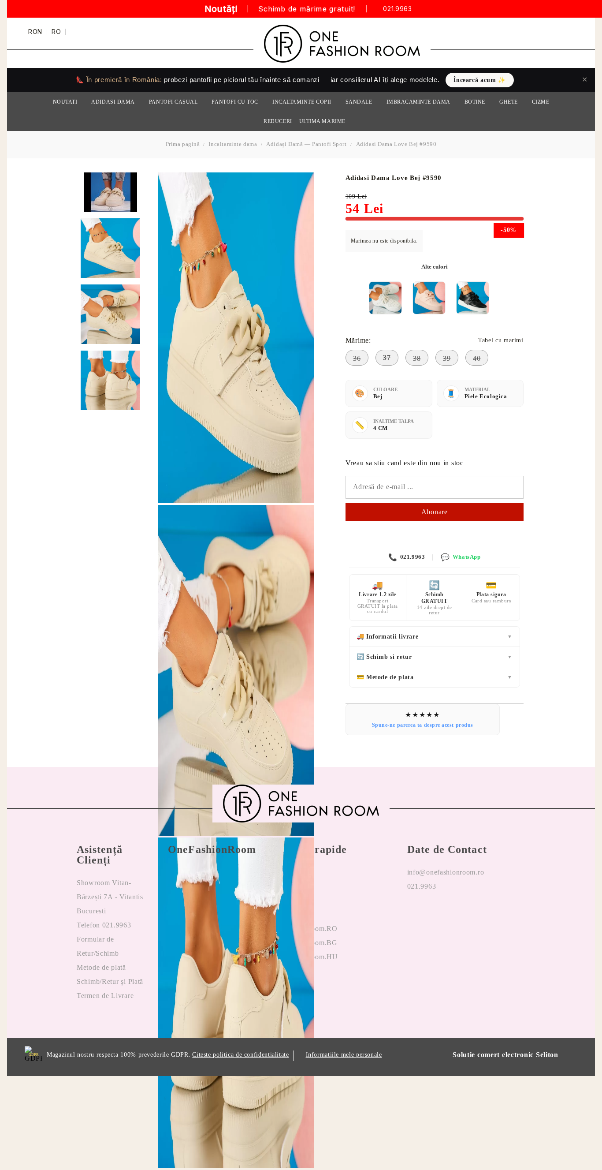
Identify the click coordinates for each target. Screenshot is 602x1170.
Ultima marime (322, 121)
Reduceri (278, 121)
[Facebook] (414, 915)
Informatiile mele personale (344, 1054)
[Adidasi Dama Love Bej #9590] (110, 248)
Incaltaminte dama (232, 144)
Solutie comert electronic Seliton (505, 1054)
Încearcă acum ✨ (479, 80)
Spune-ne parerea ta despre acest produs (422, 725)
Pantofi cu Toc (235, 102)
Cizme (541, 102)
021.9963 (397, 9)
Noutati (65, 102)
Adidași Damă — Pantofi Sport (306, 144)
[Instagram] (435, 915)
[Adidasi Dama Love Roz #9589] (429, 297)
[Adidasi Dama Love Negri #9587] (472, 297)
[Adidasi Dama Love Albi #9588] (385, 297)
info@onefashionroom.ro (445, 872)
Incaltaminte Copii (301, 102)
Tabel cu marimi (500, 340)
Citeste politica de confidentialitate (240, 1054)
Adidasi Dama (112, 102)
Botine (475, 102)
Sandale (359, 102)
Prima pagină (183, 144)
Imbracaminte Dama (418, 102)
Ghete (508, 102)
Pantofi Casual (173, 102)
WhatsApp (460, 557)
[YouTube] (457, 915)
